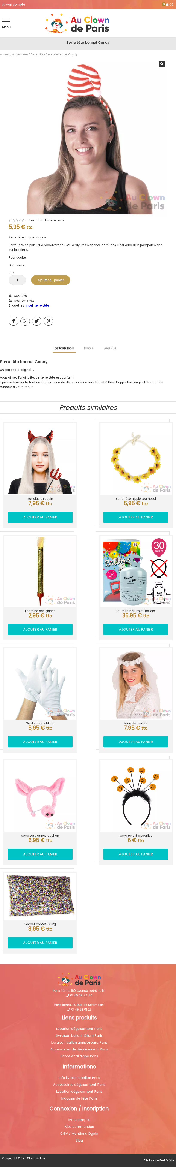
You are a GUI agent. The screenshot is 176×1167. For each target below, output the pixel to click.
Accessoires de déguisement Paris (79, 1049)
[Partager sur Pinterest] (48, 321)
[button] (162, 64)
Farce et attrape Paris (79, 1056)
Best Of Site (166, 1160)
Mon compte (79, 1120)
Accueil (5, 54)
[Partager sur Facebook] (13, 321)
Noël (17, 300)
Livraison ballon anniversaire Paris (79, 1042)
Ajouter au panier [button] (40, 517)
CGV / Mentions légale (79, 1133)
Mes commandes (79, 1126)
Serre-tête (37, 54)
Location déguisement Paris (79, 1028)
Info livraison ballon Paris (79, 1078)
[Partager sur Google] (25, 321)
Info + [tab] (89, 348)
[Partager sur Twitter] (36, 321)
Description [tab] (64, 348)
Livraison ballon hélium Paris (79, 1035)
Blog (79, 1140)
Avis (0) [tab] (110, 348)
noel (29, 305)
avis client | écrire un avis (46, 220)
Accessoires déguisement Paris (79, 1084)
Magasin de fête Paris (79, 1098)
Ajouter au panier (51, 280)
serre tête (41, 305)
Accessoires (20, 54)
